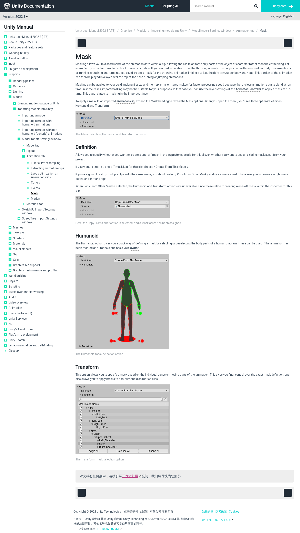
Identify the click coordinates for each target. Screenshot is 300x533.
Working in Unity (19, 53)
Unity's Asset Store (21, 329)
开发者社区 (130, 476)
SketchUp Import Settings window (38, 211)
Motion (35, 198)
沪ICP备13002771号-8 (216, 520)
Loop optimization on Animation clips (44, 175)
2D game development (23, 69)
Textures (18, 233)
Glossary (14, 350)
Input (12, 63)
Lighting (18, 91)
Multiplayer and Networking (26, 291)
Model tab (33, 145)
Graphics (14, 74)
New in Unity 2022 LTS (23, 42)
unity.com (280, 6)
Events (35, 188)
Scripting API (171, 6)
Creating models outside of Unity (39, 103)
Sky (15, 254)
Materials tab (35, 204)
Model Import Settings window (41, 139)
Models (17, 97)
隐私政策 (221, 511)
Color (16, 259)
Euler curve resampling (45, 163)
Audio (12, 297)
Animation (15, 307)
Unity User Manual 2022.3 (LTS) (29, 36)
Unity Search (17, 340)
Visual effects (22, 249)
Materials (19, 243)
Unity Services (18, 318)
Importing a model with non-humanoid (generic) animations (42, 131)
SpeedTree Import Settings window (39, 220)
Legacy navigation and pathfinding (31, 345)
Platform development (23, 334)
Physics (13, 281)
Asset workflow (19, 58)
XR (10, 324)
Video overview (18, 302)
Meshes (18, 227)
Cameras (19, 86)
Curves (35, 182)
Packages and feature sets (26, 47)
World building (18, 275)
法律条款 (207, 511)
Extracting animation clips (47, 168)
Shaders (18, 238)
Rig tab (31, 150)
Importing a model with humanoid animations (37, 122)
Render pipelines (23, 81)
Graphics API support (26, 265)
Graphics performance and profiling (36, 270)
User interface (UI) (20, 313)
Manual (150, 6)
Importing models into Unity (35, 109)
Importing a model (34, 115)
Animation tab (36, 156)
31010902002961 (108, 529)
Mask (34, 193)
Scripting (14, 286)
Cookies (234, 511)
